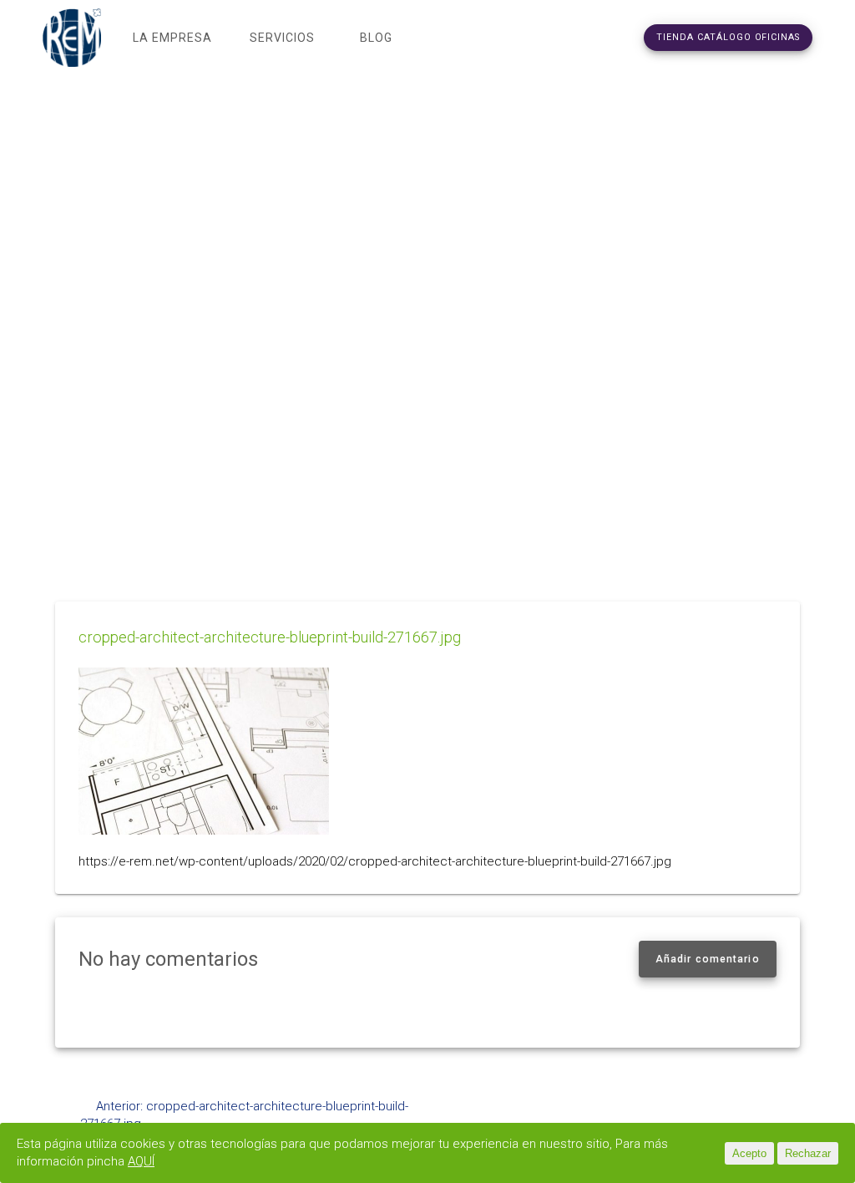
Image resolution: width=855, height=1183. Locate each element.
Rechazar (808, 1153)
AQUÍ (141, 1161)
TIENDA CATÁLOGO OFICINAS (728, 37)
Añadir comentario (707, 959)
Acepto (749, 1153)
